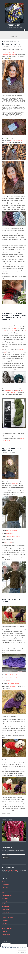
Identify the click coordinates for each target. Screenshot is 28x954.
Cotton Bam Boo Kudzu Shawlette (12, 105)
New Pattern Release (6, 903)
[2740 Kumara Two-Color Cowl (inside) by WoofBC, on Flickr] (14, 225)
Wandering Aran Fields (7, 351)
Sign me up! (5, 857)
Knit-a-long (4, 901)
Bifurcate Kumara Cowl (10, 52)
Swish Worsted (13, 686)
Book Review (5, 881)
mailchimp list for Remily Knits (11, 870)
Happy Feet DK (8, 542)
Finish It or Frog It (6, 892)
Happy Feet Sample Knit (11, 530)
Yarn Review (4, 931)
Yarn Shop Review (6, 934)
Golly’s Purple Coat (20, 674)
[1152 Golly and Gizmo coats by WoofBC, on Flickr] (14, 794)
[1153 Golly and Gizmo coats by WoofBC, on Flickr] (14, 623)
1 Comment (12, 452)
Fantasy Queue (5, 887)
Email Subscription (7, 847)
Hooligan (17, 390)
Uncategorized (5, 925)
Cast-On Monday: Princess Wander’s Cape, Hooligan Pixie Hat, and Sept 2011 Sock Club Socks (14, 316)
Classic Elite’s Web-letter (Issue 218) (16, 140)
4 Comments (13, 603)
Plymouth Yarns (14, 483)
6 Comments (15, 322)
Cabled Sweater (10, 533)
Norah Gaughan (17, 351)
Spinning (4, 914)
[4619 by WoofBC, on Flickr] (14, 159)
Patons (8, 680)
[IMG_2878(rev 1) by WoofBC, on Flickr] (14, 383)
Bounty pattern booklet (9, 390)
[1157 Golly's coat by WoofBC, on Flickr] (14, 713)
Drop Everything (12, 330)
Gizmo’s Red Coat (10, 674)
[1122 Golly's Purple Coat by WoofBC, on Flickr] (14, 671)
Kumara (16, 107)
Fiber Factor (4, 890)
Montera (13, 392)
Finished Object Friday (7, 895)
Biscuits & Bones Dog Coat (12, 677)
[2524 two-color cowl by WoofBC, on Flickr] (14, 303)
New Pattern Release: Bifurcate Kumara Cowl (11, 43)
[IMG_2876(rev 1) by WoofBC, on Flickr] (14, 427)
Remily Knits (14, 25)
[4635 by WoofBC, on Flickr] (14, 134)
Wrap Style (21, 349)
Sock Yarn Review (6, 912)
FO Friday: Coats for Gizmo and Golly (12, 600)
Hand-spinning (5, 898)
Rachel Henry (8, 138)
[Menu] (24, 30)
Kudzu (5, 330)
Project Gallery (5, 906)
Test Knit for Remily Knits (7, 917)
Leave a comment (17, 46)
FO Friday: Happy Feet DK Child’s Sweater (12, 449)
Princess (6, 352)
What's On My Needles (7, 928)
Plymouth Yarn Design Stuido (13, 536)
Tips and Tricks (5, 920)
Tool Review (4, 923)
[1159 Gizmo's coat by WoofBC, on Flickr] (14, 756)
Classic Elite (14, 328)
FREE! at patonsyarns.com (13, 683)
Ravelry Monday (5, 909)
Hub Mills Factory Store (14, 326)
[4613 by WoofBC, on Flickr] (13, 92)
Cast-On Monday (5, 884)
